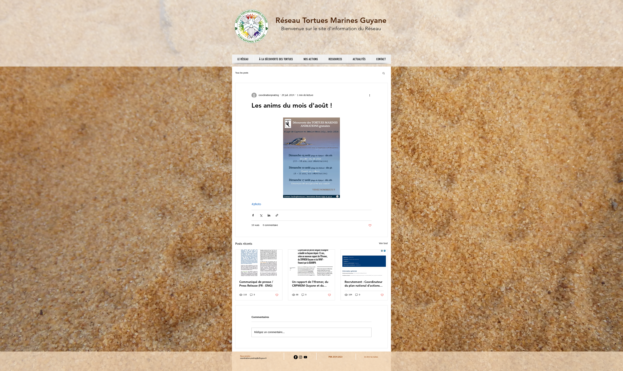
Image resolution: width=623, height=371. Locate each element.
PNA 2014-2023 (335, 357)
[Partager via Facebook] (253, 215)
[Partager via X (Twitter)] (261, 215)
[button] (243, 59)
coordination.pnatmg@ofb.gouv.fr (253, 358)
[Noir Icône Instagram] (301, 357)
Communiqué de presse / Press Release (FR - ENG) (256, 283)
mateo (375, 357)
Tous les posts (241, 73)
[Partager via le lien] (276, 215)
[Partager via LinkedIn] (268, 215)
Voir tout (383, 243)
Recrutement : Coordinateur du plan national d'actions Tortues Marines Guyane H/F (364, 283)
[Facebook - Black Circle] (296, 357)
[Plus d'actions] (370, 95)
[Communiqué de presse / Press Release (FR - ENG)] (258, 263)
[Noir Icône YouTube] (305, 357)
